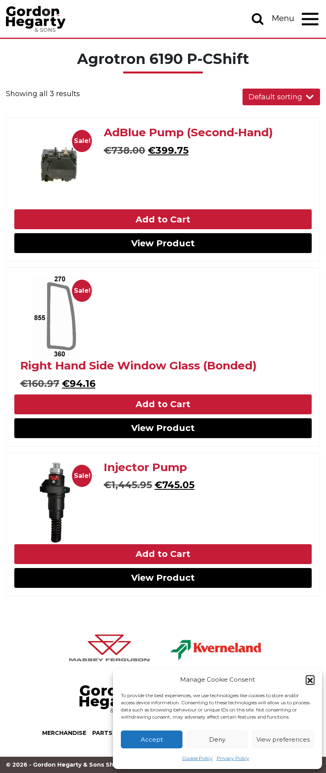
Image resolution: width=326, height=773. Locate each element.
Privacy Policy (233, 758)
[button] (310, 680)
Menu (284, 18)
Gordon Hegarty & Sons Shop (36, 19)
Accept (152, 739)
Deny (217, 739)
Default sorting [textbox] (275, 97)
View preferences (283, 739)
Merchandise (64, 732)
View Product (163, 243)
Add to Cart (163, 219)
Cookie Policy (197, 758)
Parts (102, 732)
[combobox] (281, 97)
